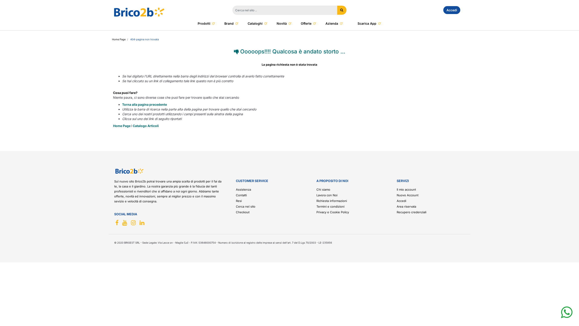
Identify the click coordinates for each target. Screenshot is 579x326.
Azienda (331, 23)
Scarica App (367, 23)
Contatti (241, 195)
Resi (239, 201)
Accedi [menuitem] (451, 10)
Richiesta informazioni (331, 201)
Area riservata (406, 206)
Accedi (401, 201)
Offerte (306, 23)
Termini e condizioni (330, 206)
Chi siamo (323, 189)
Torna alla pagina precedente (144, 104)
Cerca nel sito (245, 206)
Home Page (122, 126)
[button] (341, 10)
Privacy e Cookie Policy (332, 212)
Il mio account (406, 189)
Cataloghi (255, 23)
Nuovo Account (407, 195)
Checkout (242, 212)
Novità (282, 23)
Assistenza (243, 189)
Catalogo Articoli (146, 126)
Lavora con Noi (326, 195)
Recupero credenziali (411, 212)
